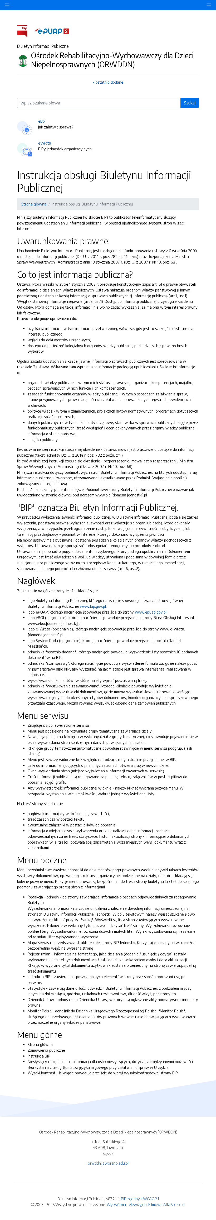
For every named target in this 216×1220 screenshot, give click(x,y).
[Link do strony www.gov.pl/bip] (25, 30)
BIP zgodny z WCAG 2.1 (140, 1198)
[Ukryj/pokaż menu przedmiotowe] (7, 5)
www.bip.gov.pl (93, 606)
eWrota (44, 143)
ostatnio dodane (109, 82)
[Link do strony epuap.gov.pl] (52, 30)
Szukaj (189, 103)
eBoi (42, 121)
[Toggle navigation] (209, 5)
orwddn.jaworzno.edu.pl (108, 1163)
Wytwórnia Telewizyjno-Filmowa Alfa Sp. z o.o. (146, 1204)
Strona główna (33, 204)
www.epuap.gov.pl (150, 612)
